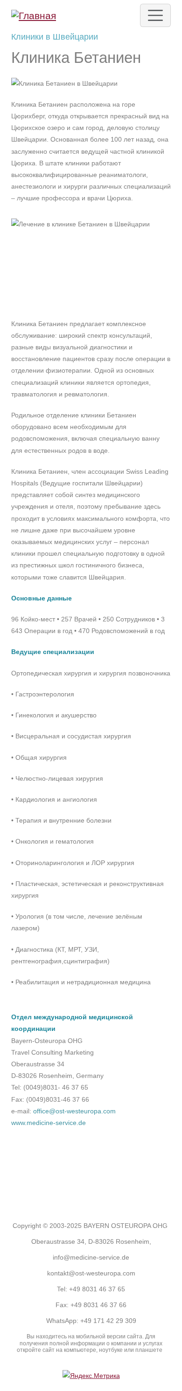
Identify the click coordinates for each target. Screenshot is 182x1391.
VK (109, 1189)
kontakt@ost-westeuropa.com (91, 1273)
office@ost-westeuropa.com (74, 1111)
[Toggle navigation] (155, 15)
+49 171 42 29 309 (108, 1320)
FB (73, 1189)
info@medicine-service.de (91, 1257)
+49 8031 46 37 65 (97, 1289)
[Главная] (33, 15)
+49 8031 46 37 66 (98, 1305)
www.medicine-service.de (48, 1122)
